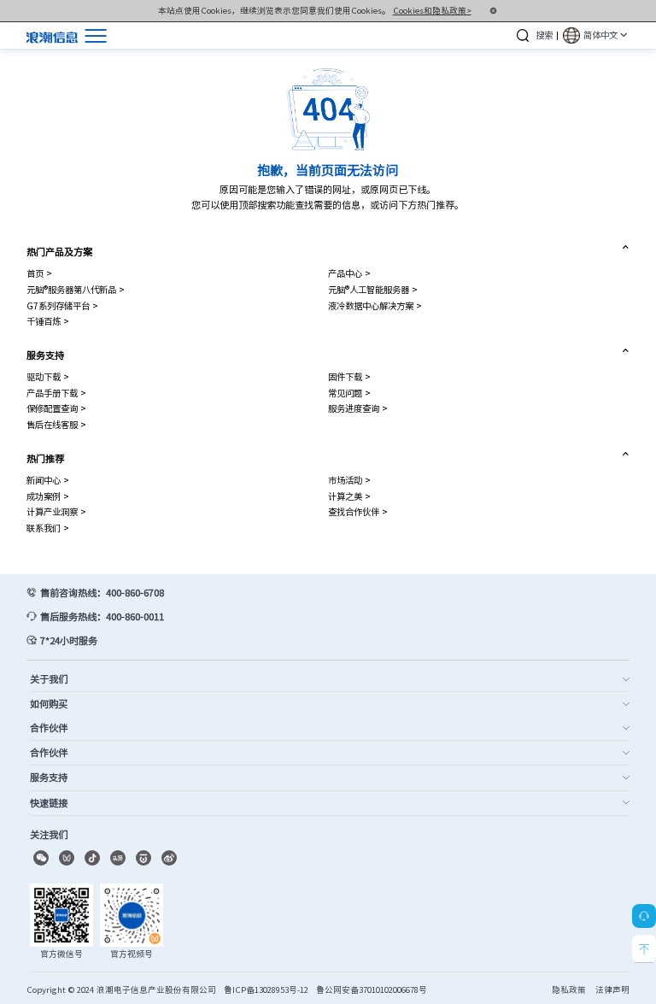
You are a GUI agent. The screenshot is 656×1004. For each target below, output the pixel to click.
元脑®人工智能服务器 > (373, 289)
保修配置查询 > (56, 408)
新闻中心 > (47, 479)
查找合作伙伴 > (358, 511)
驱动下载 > (47, 376)
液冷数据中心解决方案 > (375, 305)
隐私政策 (569, 989)
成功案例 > (47, 496)
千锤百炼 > (47, 320)
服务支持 (45, 355)
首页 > (39, 273)
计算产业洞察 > (56, 511)
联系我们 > (47, 527)
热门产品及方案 (59, 251)
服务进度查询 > (358, 408)
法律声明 (612, 989)
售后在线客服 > (56, 424)
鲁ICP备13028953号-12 (266, 989)
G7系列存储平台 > (62, 305)
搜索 (544, 34)
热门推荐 (45, 458)
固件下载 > (349, 376)
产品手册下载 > (56, 392)
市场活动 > (349, 479)
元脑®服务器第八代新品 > (75, 289)
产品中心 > (349, 273)
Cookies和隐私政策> (432, 10)
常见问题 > (349, 392)
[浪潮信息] (52, 35)
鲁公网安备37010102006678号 (371, 989)
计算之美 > (349, 496)
